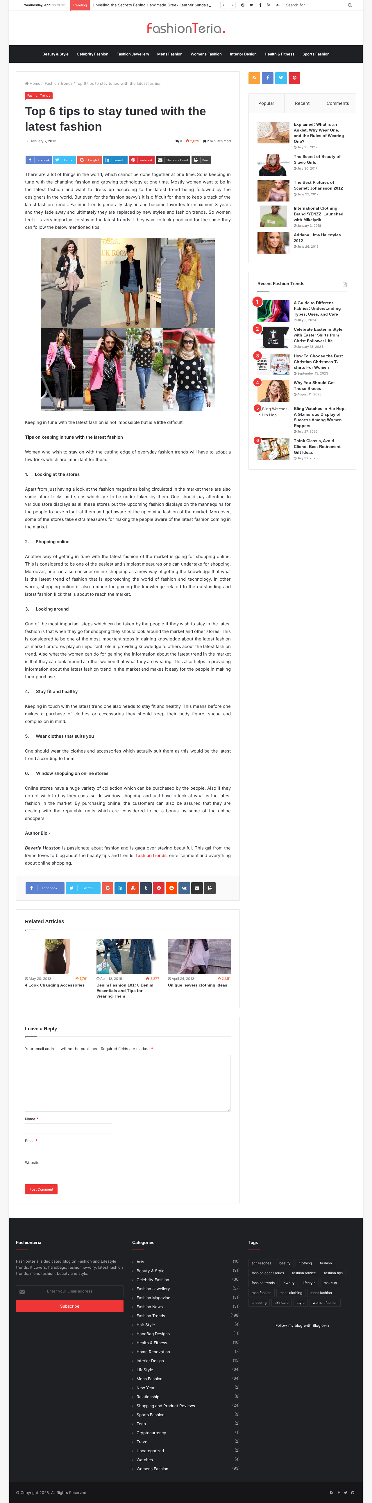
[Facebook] (260, 5)
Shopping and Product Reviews (166, 1405)
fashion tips (333, 1273)
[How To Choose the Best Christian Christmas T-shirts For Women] (273, 364)
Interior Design (243, 54)
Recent (302, 103)
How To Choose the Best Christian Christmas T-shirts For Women (318, 362)
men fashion (261, 1292)
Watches (145, 1459)
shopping (259, 1302)
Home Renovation (153, 1351)
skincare (282, 1302)
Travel (142, 1441)
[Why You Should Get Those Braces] (273, 391)
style (301, 1302)
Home (34, 83)
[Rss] (268, 5)
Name (32, 1119)
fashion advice (304, 1273)
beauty (285, 1263)
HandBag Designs (153, 1333)
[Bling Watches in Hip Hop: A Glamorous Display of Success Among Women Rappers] (273, 417)
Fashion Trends (58, 83)
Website (32, 1162)
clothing (305, 1263)
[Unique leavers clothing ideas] (199, 956)
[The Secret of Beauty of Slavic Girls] (273, 165)
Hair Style (146, 1324)
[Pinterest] (242, 5)
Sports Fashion (316, 54)
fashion (326, 1263)
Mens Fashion (170, 54)
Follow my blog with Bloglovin (302, 1325)
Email (31, 1140)
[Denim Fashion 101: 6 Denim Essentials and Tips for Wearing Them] (127, 956)
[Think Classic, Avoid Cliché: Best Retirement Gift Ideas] (273, 449)
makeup (330, 1283)
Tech (141, 1423)
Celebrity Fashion (92, 54)
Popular (266, 103)
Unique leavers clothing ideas (197, 985)
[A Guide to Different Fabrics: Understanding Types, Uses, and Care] (273, 311)
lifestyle (309, 1283)
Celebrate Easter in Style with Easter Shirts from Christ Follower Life (318, 335)
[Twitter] (251, 5)
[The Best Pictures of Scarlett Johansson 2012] (273, 190)
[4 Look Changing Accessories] (56, 956)
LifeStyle (145, 1369)
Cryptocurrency (151, 1432)
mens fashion (321, 1292)
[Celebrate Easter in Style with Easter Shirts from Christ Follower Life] (273, 337)
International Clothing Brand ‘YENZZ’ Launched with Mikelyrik (319, 214)
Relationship (148, 1396)
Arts (140, 1261)
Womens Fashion (206, 54)
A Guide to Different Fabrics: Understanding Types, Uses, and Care (317, 308)
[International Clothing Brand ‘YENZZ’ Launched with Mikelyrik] (273, 216)
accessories (261, 1263)
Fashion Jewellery (133, 54)
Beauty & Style (55, 54)
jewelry (289, 1283)
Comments (338, 103)
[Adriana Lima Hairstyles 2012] (273, 243)
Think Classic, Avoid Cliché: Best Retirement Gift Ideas (317, 446)
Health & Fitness (279, 54)
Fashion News (150, 1306)
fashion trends (263, 1283)
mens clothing (291, 1292)
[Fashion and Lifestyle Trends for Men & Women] (186, 28)
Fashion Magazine (153, 1297)
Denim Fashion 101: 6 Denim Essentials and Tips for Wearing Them (124, 990)
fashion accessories (268, 1273)
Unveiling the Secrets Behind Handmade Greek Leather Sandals (151, 5)
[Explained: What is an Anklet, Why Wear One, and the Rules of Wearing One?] (273, 132)
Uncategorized (150, 1450)
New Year (146, 1387)
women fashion (325, 1302)
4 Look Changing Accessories (55, 985)
